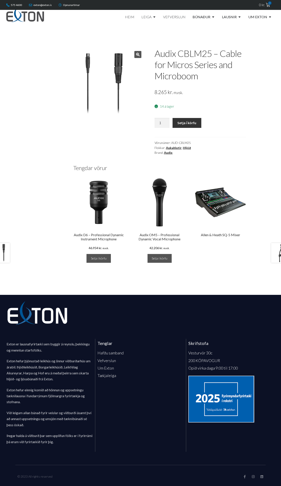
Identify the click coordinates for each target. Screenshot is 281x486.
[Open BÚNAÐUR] (213, 17)
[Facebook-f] (244, 476)
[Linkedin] (261, 476)
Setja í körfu (186, 123)
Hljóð (187, 148)
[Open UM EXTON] (270, 17)
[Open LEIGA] (154, 17)
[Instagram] (253, 476)
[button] (137, 54)
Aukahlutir (174, 148)
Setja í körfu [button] (98, 258)
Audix (168, 152)
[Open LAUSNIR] (239, 17)
